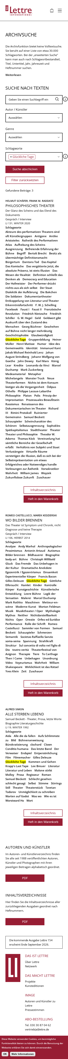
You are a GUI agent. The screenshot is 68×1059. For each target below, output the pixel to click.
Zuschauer (44, 477)
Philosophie (13, 395)
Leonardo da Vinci (37, 365)
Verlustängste (14, 451)
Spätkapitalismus (16, 430)
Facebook (11, 309)
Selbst (32, 783)
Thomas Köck (26, 438)
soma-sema (12, 641)
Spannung (29, 641)
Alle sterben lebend (24, 714)
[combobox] (34, 117)
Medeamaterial (15, 374)
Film (8, 757)
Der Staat (46, 288)
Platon (27, 395)
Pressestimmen (34, 1010)
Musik (9, 611)
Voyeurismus (23, 662)
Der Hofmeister (15, 283)
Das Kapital (49, 262)
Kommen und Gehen (42, 762)
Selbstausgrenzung (31, 425)
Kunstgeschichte (28, 589)
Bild (13, 740)
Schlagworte (13, 148)
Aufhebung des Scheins (30, 244)
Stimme (43, 783)
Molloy (9, 774)
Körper (9, 589)
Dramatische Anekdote (36, 568)
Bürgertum (12, 262)
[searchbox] (34, 117)
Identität (32, 348)
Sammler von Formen (36, 628)
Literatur (54, 766)
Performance (13, 624)
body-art (11, 559)
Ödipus (51, 387)
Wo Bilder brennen (23, 520)
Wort (29, 800)
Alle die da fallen (25, 736)
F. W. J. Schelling (45, 305)
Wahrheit (11, 473)
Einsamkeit (50, 572)
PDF (25, 878)
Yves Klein (12, 671)
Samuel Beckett (34, 417)
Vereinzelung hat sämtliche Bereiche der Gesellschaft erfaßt (32, 443)
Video (9, 662)
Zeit (23, 671)
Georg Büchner (32, 326)
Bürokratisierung (16, 744)
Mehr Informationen (23, 1054)
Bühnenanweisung (31, 740)
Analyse (10, 546)
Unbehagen (32, 658)
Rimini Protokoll (21, 413)
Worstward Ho (14, 800)
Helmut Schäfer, (17, 201)
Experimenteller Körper (20, 576)
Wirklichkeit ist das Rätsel (42, 667)
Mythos (10, 615)
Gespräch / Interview (18, 219)
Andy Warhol (26, 546)
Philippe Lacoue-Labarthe (34, 391)
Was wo (37, 796)
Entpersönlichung (45, 753)
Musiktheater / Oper (29, 611)
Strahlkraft (46, 641)
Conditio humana (16, 749)
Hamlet (26, 585)
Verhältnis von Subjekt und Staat (37, 447)
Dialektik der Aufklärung (21, 292)
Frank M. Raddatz (41, 201)
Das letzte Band (41, 749)
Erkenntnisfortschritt (19, 305)
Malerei (26, 598)
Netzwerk (31, 966)
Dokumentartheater (38, 296)
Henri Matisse (26, 344)
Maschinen (32, 602)
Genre (9, 129)
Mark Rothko (14, 602)
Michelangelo (14, 378)
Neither (23, 615)
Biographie (53, 555)
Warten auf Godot (17, 796)
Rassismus (12, 404)
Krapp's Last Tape (16, 766)
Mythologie (53, 611)
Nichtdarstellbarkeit (43, 615)
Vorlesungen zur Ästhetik (22, 469)
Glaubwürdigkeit (42, 335)
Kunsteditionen (34, 986)
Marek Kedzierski (45, 515)
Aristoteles (12, 240)
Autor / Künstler (16, 109)
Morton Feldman (50, 606)
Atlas (8, 244)
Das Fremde (23, 563)
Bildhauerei (35, 555)
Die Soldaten (13, 296)
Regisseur (32, 774)
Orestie (30, 619)
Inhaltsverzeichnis (43, 490)
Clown (48, 744)
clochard (35, 744)
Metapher (34, 374)
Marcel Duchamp (45, 598)
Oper (19, 619)
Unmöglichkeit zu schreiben (36, 792)
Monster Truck (35, 378)
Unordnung (50, 658)
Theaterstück (34, 787)
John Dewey (26, 361)
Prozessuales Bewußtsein (42, 400)
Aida (8, 736)
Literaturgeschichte (32, 723)
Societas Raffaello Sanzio (36, 637)
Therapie (24, 654)
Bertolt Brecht (37, 253)
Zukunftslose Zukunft (19, 477)
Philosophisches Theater (29, 205)
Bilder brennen (15, 555)
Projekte (30, 981)
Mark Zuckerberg (32, 369)
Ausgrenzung (14, 249)
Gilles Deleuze (14, 581)
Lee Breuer (38, 766)
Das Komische (14, 266)
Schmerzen (44, 632)
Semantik (11, 637)
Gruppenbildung (39, 339)
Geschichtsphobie (17, 335)
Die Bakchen (48, 292)
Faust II (37, 309)
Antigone (41, 236)
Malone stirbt (43, 770)
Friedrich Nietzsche (34, 313)
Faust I (24, 309)
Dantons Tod (30, 262)
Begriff (21, 253)
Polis (37, 395)
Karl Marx (42, 361)
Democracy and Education (39, 279)
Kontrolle (50, 585)
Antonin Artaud (35, 550)
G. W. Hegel (24, 318)
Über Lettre (32, 962)
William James (29, 473)
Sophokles (53, 425)
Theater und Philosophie (21, 434)
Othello (10, 391)
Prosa (20, 774)
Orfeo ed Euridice (49, 619)
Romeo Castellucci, (19, 515)
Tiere (36, 654)
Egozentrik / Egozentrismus (23, 572)
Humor (41, 344)
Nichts (9, 619)
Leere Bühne (32, 593)
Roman (46, 774)
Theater (55, 430)
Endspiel (26, 753)
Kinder (37, 585)
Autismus (54, 550)
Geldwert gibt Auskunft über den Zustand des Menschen (33, 322)
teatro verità (20, 649)
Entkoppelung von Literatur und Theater (32, 300)
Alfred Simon (14, 709)
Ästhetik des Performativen (40, 240)
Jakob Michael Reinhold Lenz (24, 352)
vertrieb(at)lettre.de (37, 1029)
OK (5, 1054)
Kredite (18, 365)
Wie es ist (50, 796)
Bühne (23, 559)
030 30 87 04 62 (40, 1025)
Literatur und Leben (18, 770)
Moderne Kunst (26, 606)
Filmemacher (21, 757)
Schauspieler (13, 421)
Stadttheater (38, 430)
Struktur (11, 645)
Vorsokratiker (50, 469)
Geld (38, 318)
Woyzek (46, 473)
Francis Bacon (47, 576)
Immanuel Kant (50, 348)
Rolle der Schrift (35, 624)
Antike (53, 236)
